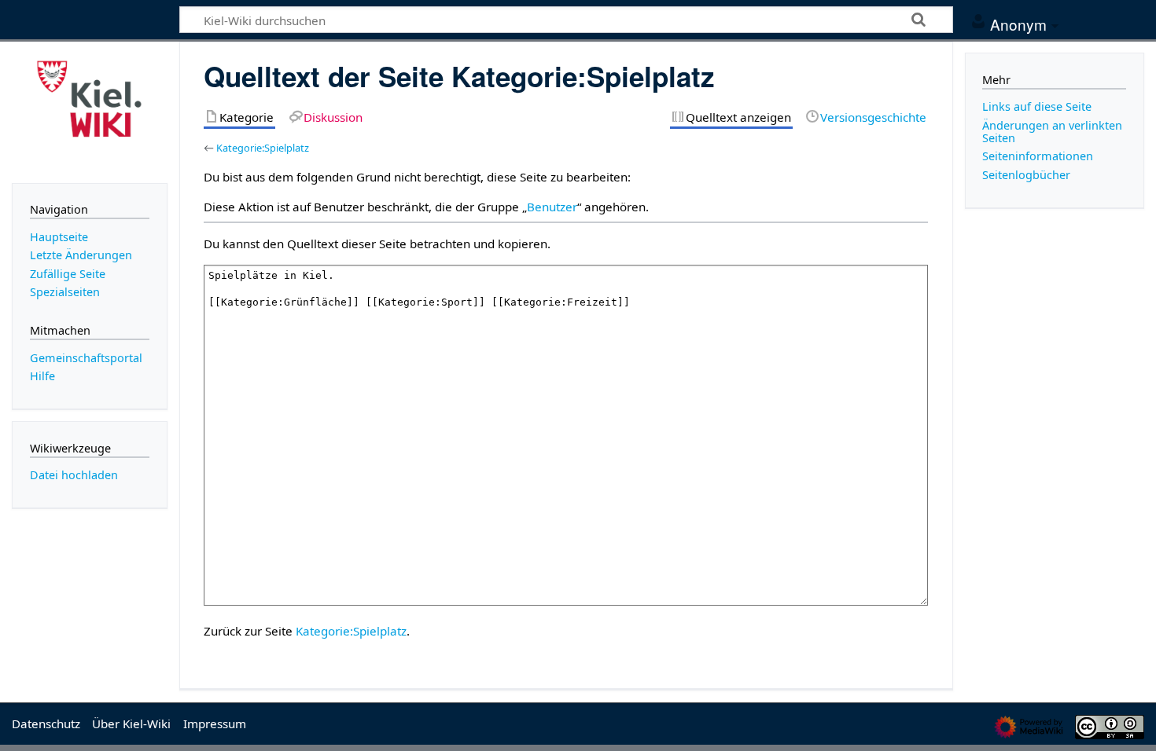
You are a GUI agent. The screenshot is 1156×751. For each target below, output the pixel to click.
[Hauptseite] (90, 110)
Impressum (214, 723)
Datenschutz (46, 723)
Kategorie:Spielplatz (262, 148)
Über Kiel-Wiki (131, 723)
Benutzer (552, 206)
